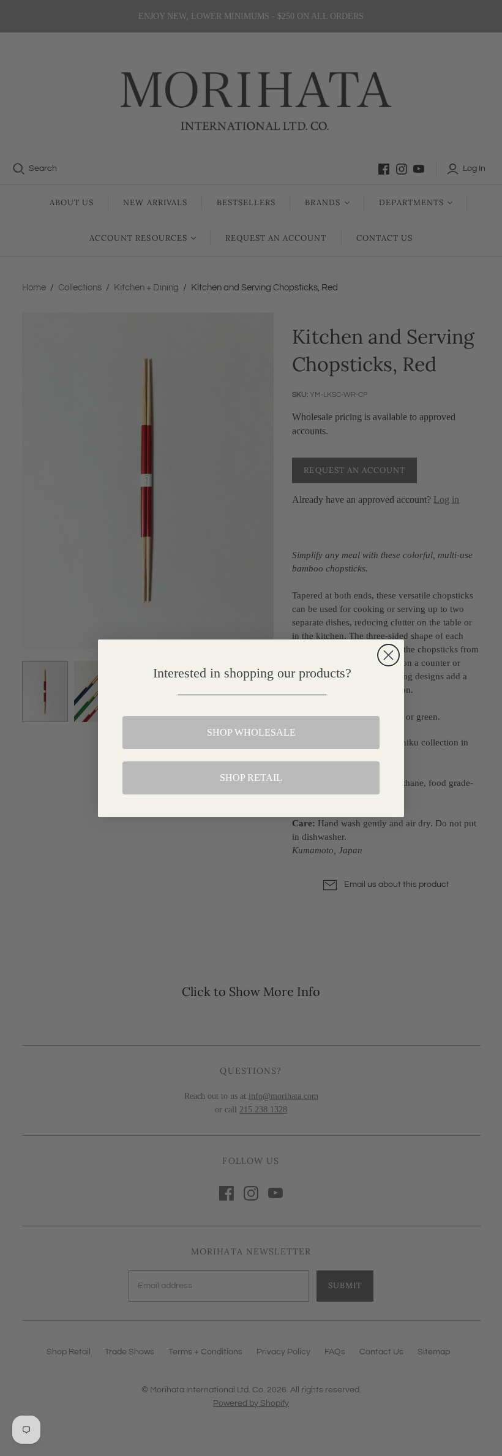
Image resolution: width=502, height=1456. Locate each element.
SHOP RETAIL (251, 777)
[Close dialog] (388, 655)
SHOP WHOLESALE (251, 732)
